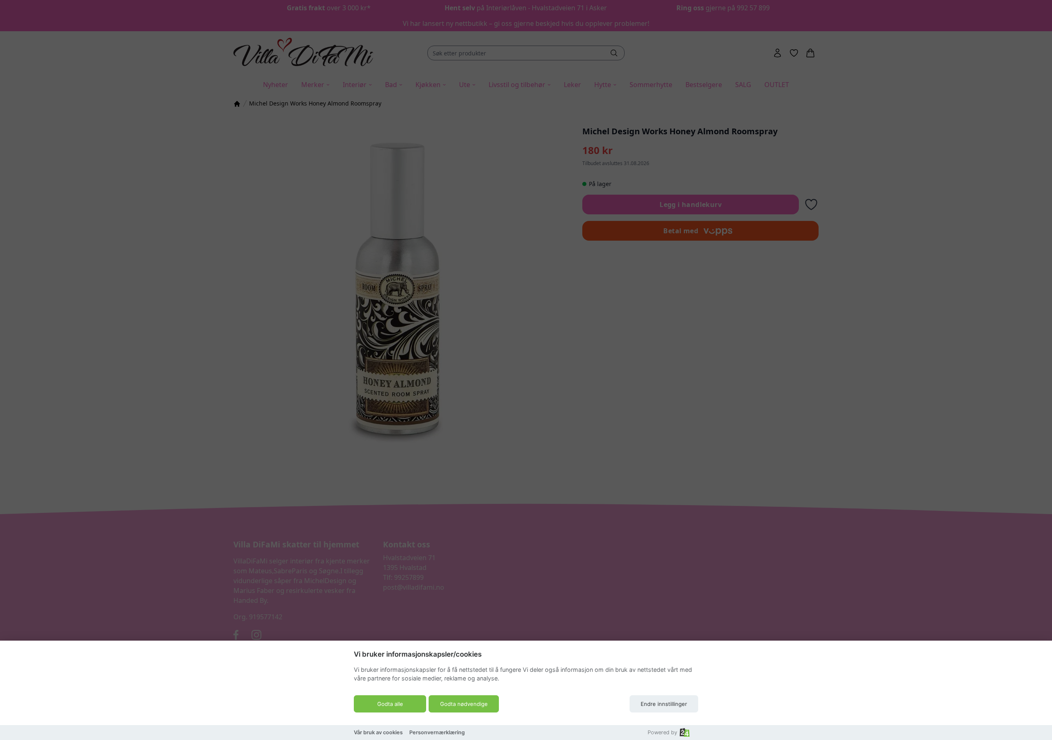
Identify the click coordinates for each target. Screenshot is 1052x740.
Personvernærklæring (437, 732)
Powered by (662, 732)
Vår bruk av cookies (378, 732)
